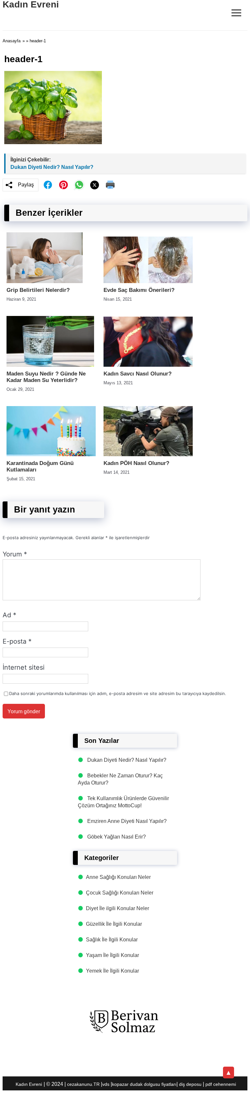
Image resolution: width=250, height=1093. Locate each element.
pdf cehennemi (220, 1084)
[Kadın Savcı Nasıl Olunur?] (148, 365)
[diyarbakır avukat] (125, 1021)
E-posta (17, 641)
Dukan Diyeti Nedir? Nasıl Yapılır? (51, 167)
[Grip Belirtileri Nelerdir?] (45, 281)
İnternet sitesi (24, 667)
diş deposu (190, 1084)
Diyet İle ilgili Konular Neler (117, 908)
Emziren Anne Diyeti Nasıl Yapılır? (127, 821)
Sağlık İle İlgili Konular (112, 939)
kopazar (120, 1084)
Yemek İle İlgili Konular (112, 971)
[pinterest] (63, 185)
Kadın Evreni (29, 1084)
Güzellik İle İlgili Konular (114, 924)
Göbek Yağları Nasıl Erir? (116, 837)
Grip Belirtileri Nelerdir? (38, 290)
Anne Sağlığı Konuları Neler (118, 877)
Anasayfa (12, 40)
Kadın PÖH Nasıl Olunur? (136, 463)
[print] (110, 185)
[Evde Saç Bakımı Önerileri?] (148, 281)
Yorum (15, 554)
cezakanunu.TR (83, 1084)
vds (105, 1084)
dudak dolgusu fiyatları (153, 1084)
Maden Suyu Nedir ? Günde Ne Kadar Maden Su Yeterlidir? (46, 377)
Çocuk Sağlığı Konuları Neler (119, 892)
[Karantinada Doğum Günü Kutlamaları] (51, 454)
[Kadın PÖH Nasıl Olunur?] (148, 454)
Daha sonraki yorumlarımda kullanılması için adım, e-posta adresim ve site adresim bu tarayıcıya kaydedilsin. (117, 693)
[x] (95, 185)
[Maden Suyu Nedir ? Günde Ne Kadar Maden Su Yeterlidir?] (50, 365)
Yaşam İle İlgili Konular (112, 955)
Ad (9, 615)
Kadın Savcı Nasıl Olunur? (138, 374)
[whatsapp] (79, 185)
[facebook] (48, 185)
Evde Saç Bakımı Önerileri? (139, 290)
